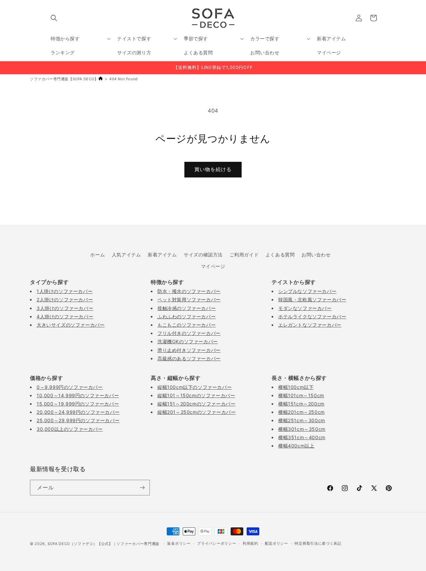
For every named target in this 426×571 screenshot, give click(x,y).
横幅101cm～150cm (301, 395)
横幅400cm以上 (296, 445)
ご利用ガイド (244, 254)
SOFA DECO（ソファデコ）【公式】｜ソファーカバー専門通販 (103, 543)
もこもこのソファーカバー (186, 325)
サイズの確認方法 (203, 254)
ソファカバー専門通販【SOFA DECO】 (64, 79)
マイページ (213, 266)
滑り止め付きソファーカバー (189, 350)
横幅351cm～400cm (301, 437)
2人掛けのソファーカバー (65, 299)
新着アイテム (162, 254)
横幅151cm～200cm (301, 404)
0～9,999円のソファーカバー (70, 387)
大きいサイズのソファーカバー (71, 325)
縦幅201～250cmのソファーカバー (196, 412)
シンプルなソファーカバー (307, 291)
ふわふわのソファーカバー (186, 316)
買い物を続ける (213, 169)
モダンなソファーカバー (305, 308)
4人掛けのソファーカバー (65, 316)
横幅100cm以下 (296, 387)
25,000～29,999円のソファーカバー (78, 420)
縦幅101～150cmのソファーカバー (196, 395)
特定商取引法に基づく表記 (318, 543)
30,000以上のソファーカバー (70, 429)
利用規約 (250, 543)
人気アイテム (126, 254)
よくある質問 (280, 254)
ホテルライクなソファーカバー (312, 316)
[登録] (142, 487)
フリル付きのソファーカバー (189, 333)
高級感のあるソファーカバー (189, 358)
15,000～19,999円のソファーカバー (78, 404)
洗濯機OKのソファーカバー (187, 341)
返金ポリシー (178, 543)
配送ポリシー (276, 543)
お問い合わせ (316, 254)
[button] (54, 18)
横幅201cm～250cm (301, 412)
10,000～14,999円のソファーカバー (78, 395)
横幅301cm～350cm (301, 429)
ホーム (97, 254)
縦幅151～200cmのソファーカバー (196, 404)
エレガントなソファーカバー (309, 325)
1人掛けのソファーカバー (65, 291)
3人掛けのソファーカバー (65, 308)
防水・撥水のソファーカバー (189, 291)
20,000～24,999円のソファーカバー (78, 412)
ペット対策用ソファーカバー (189, 299)
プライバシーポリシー (216, 543)
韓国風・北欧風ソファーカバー (312, 299)
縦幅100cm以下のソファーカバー (194, 387)
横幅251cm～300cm (301, 420)
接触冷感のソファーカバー (186, 308)
